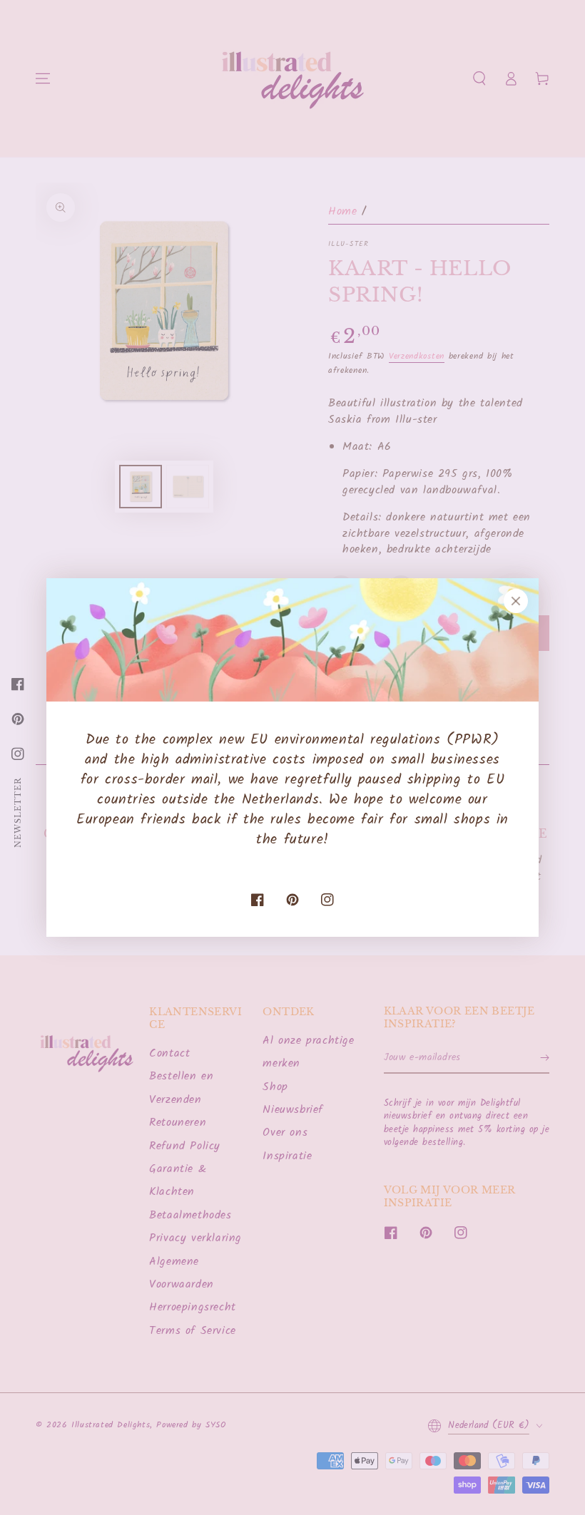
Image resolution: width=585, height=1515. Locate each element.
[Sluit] (515, 601)
